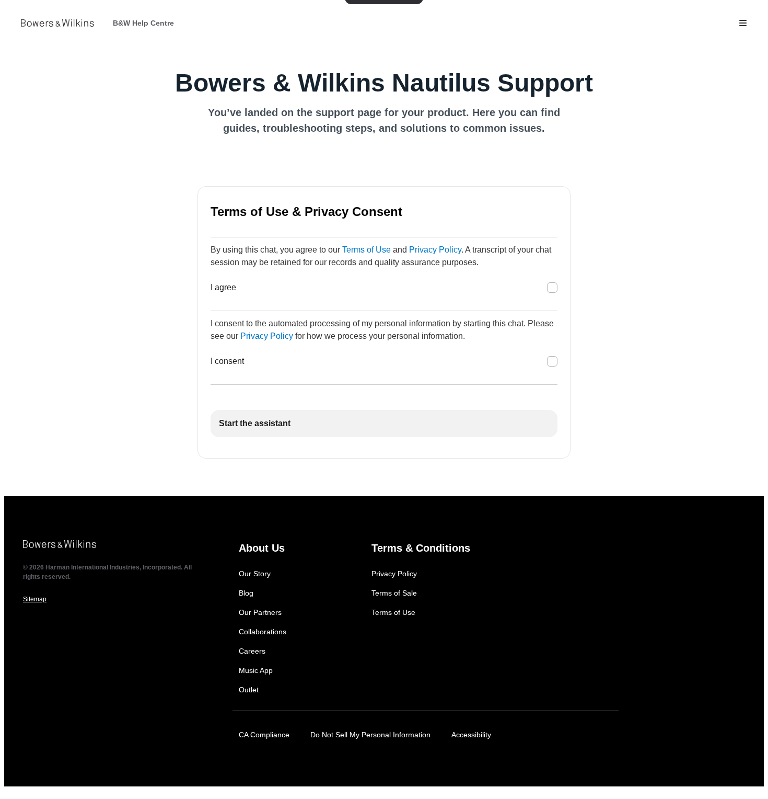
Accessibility (471, 734)
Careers (252, 651)
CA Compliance (264, 734)
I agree (223, 287)
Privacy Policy (435, 249)
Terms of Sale (394, 593)
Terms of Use (366, 249)
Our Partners (260, 612)
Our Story (255, 573)
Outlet (249, 690)
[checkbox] (552, 287)
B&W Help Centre (143, 23)
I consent (227, 361)
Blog (246, 593)
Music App (256, 670)
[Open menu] (742, 23)
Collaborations (262, 631)
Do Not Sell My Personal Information (370, 734)
